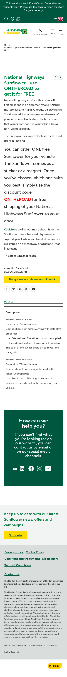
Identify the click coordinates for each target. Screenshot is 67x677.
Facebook (7, 289)
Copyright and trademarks (22, 558)
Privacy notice (14, 552)
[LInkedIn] (23, 468)
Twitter (13, 289)
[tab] (33, 302)
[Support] (15, 468)
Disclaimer (49, 558)
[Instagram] (40, 468)
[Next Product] (60, 77)
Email (33, 289)
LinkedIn (20, 289)
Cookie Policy (35, 552)
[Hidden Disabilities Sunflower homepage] (16, 32)
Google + (27, 289)
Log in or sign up (40, 34)
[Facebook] (31, 468)
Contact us (12, 574)
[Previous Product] (55, 77)
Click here (11, 229)
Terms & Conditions (17, 565)
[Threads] (48, 468)
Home (5, 45)
